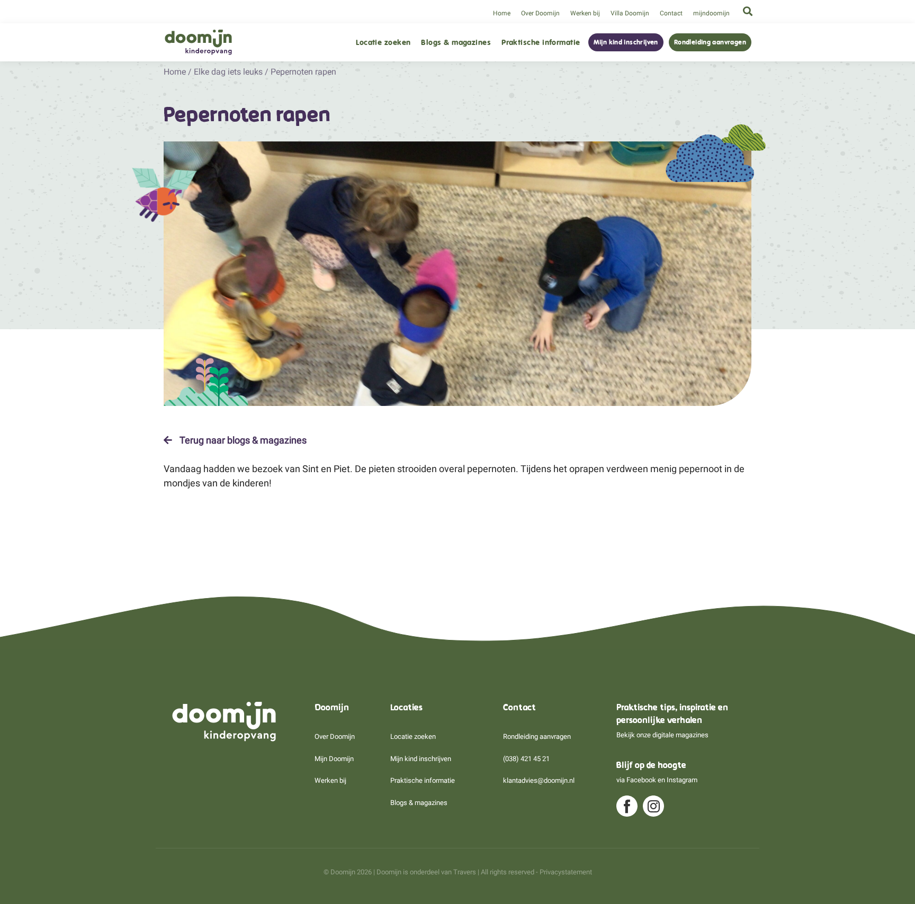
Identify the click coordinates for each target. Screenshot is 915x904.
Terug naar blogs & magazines (242, 440)
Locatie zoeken (383, 43)
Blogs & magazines (456, 43)
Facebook (641, 780)
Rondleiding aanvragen (710, 42)
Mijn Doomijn (334, 759)
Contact (671, 13)
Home (501, 13)
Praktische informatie (540, 43)
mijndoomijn (711, 13)
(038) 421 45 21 (526, 759)
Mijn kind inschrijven (626, 42)
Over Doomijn (540, 13)
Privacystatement (566, 872)
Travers (464, 872)
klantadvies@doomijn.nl (539, 780)
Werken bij (585, 13)
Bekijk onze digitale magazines (662, 735)
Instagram (682, 780)
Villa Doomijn (630, 13)
